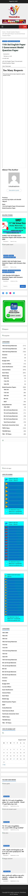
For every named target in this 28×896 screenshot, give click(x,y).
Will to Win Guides (14, 502)
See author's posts (14, 190)
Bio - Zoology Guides (12, 595)
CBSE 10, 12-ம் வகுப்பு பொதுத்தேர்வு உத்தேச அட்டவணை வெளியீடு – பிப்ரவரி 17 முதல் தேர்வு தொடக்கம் (13, 802)
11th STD (6, 381)
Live (25, 26)
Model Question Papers (13, 41)
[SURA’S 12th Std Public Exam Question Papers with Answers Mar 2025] (14, 251)
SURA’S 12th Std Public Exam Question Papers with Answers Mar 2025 (14, 263)
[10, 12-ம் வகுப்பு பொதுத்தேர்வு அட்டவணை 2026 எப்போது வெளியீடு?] (14, 816)
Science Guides (13, 495)
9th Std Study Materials (11, 419)
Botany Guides (13, 540)
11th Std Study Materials (9, 348)
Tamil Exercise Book (9, 422)
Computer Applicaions (14, 548)
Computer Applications (13, 600)
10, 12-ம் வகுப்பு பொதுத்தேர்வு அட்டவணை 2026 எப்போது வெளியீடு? (13, 827)
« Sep (3, 764)
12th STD (6, 384)
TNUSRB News (6, 431)
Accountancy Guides (14, 553)
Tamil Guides (12, 483)
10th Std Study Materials (9, 345)
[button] (2, 26)
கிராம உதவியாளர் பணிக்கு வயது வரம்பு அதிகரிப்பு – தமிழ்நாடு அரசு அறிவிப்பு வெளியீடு (13, 877)
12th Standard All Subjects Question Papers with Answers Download (12, 277)
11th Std (5, 41)
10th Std (6, 389)
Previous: (11, 199)
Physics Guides (13, 535)
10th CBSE (7, 407)
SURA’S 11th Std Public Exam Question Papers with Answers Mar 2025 (14, 237)
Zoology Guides (13, 543)
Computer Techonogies (13, 603)
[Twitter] (7, 293)
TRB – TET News (6, 434)
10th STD (6, 378)
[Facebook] (3, 293)
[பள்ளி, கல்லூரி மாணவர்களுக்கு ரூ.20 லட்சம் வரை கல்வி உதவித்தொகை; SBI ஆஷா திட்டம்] (14, 840)
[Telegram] (14, 293)
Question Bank (13, 506)
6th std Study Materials (11, 410)
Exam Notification (7, 366)
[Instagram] (10, 293)
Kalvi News (5, 373)
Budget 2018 (6, 360)
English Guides (13, 487)
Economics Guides (14, 551)
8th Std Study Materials (11, 416)
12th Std (6, 255)
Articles (4, 358)
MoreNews (23, 892)
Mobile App (5, 376)
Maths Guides (12, 491)
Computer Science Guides (15, 545)
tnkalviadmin (6, 54)
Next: (13, 206)
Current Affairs (6, 364)
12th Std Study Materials (14, 270)
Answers (11, 255)
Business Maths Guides (15, 559)
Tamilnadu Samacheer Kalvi (10, 425)
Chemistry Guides (13, 537)
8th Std (6, 398)
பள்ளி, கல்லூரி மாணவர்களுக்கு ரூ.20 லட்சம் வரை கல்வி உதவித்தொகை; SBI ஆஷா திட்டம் (13, 851)
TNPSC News (6, 428)
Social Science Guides (15, 498)
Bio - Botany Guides (12, 592)
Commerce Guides (13, 556)
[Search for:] (11, 286)
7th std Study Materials (11, 413)
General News (6, 370)
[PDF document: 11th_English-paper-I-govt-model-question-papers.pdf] (14, 117)
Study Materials (7, 404)
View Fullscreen (6, 66)
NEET (5, 401)
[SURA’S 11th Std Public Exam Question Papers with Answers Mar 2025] (14, 226)
